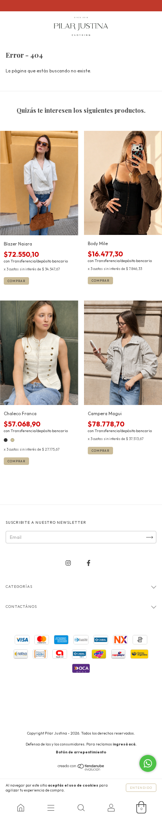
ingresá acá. (124, 744)
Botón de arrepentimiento (81, 752)
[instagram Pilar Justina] (68, 563)
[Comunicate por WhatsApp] (147, 763)
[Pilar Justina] (21, 807)
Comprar (16, 281)
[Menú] (51, 807)
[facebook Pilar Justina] (88, 563)
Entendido (141, 788)
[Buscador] (81, 807)
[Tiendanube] (81, 769)
